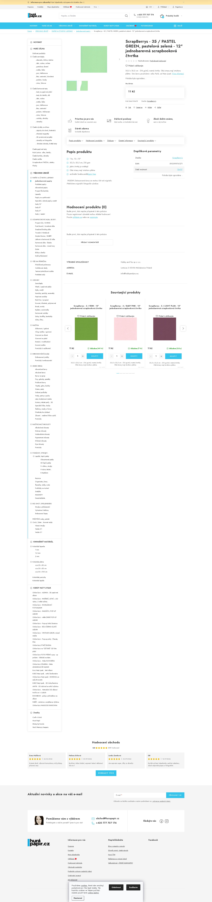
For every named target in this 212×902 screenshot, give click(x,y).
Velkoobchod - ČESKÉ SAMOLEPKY (120, 863)
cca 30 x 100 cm (41, 572)
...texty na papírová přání (43, 92)
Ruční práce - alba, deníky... (42, 152)
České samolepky (38, 57)
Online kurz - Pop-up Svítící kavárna (45, 623)
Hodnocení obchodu (83, 7)
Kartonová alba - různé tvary (45, 246)
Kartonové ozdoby (41, 313)
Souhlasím (133, 887)
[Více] (178, 25)
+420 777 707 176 (145, 15)
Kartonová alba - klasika (43, 243)
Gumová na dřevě (41, 335)
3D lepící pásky (46, 463)
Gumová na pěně (41, 338)
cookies (84, 885)
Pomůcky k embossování (43, 360)
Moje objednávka (53, 7)
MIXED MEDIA (37, 366)
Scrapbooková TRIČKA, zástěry (43, 162)
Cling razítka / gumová (43, 332)
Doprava (31, 7)
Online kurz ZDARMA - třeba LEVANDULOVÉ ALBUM (43, 665)
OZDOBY (36, 280)
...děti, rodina (39, 98)
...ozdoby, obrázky (41, 118)
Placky (35, 166)
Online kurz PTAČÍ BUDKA (42, 645)
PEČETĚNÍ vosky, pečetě (41, 519)
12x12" (180, 169)
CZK (150, 7)
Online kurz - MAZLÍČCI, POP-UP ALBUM (44, 612)
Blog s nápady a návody (116, 846)
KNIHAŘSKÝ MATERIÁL (43, 542)
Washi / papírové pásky (43, 287)
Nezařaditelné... (40, 498)
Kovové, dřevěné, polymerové (45, 303)
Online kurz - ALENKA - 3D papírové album (45, 594)
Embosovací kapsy (41, 513)
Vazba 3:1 (38, 532)
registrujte (94, 217)
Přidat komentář (90, 242)
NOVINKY (37, 42)
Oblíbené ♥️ (67, 7)
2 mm (37, 556)
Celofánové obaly (41, 268)
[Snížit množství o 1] (72, 356)
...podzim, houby (41, 80)
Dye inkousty (39, 444)
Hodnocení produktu (94, 140)
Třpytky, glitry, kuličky (42, 386)
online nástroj (93, 893)
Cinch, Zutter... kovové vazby (42, 522)
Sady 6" (38, 211)
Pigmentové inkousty (42, 437)
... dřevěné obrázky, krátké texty (46, 144)
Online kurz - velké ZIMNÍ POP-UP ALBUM (45, 618)
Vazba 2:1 (38, 529)
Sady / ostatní (40, 214)
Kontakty (40, 7)
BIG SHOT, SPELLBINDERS (42, 504)
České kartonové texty (40, 89)
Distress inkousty (40, 431)
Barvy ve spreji (40, 376)
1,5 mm (37, 553)
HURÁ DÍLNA (39, 48)
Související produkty (146, 140)
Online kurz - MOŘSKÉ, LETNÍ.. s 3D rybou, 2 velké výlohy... (45, 600)
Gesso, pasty (39, 389)
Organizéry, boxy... (41, 482)
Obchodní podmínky (75, 867)
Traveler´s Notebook (42, 233)
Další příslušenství (41, 256)
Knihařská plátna (38, 562)
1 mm (37, 550)
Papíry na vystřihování (42, 197)
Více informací (178, 73)
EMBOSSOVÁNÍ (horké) (41, 354)
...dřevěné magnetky (42, 134)
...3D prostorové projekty (43, 137)
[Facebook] (161, 821)
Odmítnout (116, 887)
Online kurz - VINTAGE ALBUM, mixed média (46, 634)
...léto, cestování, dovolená (44, 76)
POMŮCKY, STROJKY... (40, 453)
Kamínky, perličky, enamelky (44, 293)
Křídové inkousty (40, 441)
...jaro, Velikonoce (41, 73)
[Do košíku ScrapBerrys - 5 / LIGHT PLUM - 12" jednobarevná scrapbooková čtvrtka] (173, 356)
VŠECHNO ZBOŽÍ (41, 173)
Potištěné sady (40, 275)
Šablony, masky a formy (43, 409)
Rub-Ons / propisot (41, 300)
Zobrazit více (106, 773)
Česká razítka (37, 159)
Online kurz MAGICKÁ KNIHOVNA (45, 705)
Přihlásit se (175, 795)
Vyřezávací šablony (42, 510)
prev (68, 328)
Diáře (37, 249)
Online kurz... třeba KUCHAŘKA (44, 661)
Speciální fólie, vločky (42, 406)
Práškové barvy (40, 382)
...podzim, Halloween (42, 112)
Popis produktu (75, 140)
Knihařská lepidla (38, 580)
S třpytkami (44, 473)
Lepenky (38, 194)
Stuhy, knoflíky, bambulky (43, 316)
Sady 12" (38, 204)
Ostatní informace (126, 140)
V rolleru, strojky (46, 466)
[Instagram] (166, 821)
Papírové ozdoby (41, 297)
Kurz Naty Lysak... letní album (42, 670)
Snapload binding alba (43, 229)
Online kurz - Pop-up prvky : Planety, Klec (45, 640)
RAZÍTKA (36, 325)
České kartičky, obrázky (41, 156)
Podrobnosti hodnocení (158, 61)
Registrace (179, 7)
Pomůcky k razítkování (43, 348)
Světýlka (38, 491)
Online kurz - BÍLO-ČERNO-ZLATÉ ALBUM (44, 628)
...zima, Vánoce (40, 83)
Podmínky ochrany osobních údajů (80, 871)
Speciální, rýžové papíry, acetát (46, 201)
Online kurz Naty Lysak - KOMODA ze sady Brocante (46, 678)
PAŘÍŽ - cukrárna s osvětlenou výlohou (46, 702)
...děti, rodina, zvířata (42, 63)
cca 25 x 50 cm (40, 565)
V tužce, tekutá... (46, 469)
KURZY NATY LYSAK (42, 588)
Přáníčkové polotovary (43, 265)
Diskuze (110, 140)
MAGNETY (39, 495)
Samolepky (39, 283)
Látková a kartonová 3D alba (45, 239)
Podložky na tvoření (42, 488)
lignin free (92, 174)
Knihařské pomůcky (39, 577)
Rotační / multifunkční (42, 342)
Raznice (38, 478)
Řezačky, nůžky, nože (42, 485)
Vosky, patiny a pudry (42, 396)
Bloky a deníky (40, 252)
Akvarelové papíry (41, 188)
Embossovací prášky (42, 357)
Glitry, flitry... (39, 320)
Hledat (126, 16)
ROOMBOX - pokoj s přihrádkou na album (45, 697)
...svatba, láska (40, 70)
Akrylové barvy (40, 373)
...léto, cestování (40, 108)
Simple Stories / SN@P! (43, 236)
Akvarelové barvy (41, 369)
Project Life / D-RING (42, 223)
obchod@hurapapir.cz (107, 818)
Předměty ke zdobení (42, 412)
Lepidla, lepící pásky (42, 456)
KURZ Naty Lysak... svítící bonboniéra (45, 674)
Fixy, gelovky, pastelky (42, 379)
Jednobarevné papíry (43, 181)
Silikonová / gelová (42, 328)
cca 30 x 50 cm (40, 568)
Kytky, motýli (39, 290)
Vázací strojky (40, 526)
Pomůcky (38, 419)
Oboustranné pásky (47, 459)
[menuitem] (34, 25)
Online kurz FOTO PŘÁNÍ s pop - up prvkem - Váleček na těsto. (45, 656)
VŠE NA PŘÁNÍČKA (39, 261)
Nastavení (78, 898)
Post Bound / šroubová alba (45, 226)
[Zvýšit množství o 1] (83, 356)
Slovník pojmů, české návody (118, 850)
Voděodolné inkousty (42, 434)
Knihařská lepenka (39, 546)
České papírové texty (40, 149)
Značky (36, 712)
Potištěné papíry (40, 184)
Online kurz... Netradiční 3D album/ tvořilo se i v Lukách (45, 691)
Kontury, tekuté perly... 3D (44, 402)
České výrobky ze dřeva (41, 127)
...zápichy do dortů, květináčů (45, 130)
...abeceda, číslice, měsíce (44, 60)
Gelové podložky (41, 392)
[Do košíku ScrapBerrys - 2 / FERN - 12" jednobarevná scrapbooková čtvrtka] (95, 356)
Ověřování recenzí (74, 875)
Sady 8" (38, 207)
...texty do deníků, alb (42, 95)
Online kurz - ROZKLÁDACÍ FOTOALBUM (42, 606)
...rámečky (38, 122)
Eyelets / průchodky (42, 310)
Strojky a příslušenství (42, 507)
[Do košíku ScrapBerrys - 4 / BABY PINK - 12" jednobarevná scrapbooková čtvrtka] (134, 356)
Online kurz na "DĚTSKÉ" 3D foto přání (45, 649)
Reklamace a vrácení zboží (117, 859)
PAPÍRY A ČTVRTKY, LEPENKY (43, 178)
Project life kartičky (41, 191)
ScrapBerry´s (151, 101)
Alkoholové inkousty (42, 428)
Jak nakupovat (72, 880)
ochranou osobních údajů (161, 801)
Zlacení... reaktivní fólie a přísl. (45, 415)
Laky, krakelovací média (43, 399)
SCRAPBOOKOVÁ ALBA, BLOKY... (45, 219)
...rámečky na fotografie (43, 140)
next (183, 328)
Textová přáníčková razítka (44, 271)
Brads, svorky (39, 306)
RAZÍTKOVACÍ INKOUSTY (42, 424)
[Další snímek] (119, 59)
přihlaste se (77, 217)
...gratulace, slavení (41, 67)
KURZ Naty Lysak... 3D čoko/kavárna (45, 683)
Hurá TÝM (111, 855)
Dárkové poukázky (39, 53)
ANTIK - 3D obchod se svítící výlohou (45, 686)
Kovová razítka (40, 345)
